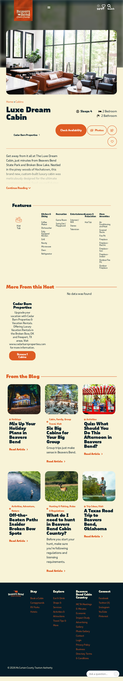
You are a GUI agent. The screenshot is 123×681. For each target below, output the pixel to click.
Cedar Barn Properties (25, 135)
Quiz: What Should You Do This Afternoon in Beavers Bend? (98, 435)
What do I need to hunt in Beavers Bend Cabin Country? (60, 524)
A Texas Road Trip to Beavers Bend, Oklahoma (98, 520)
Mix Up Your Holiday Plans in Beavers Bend (22, 433)
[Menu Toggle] (48, 7)
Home (9, 101)
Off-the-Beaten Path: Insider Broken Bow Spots (23, 524)
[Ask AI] (116, 674)
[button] (97, 130)
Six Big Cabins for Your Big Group (57, 435)
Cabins (19, 101)
